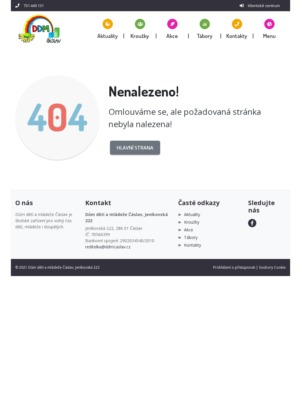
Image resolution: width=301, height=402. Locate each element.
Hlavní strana (135, 147)
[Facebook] (252, 223)
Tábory (191, 237)
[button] (269, 28)
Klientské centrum (264, 5)
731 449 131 (34, 5)
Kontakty (192, 245)
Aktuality (192, 214)
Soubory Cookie (272, 267)
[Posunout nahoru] (287, 388)
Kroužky (191, 222)
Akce (188, 229)
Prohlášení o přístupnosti (234, 267)
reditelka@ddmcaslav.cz (108, 247)
